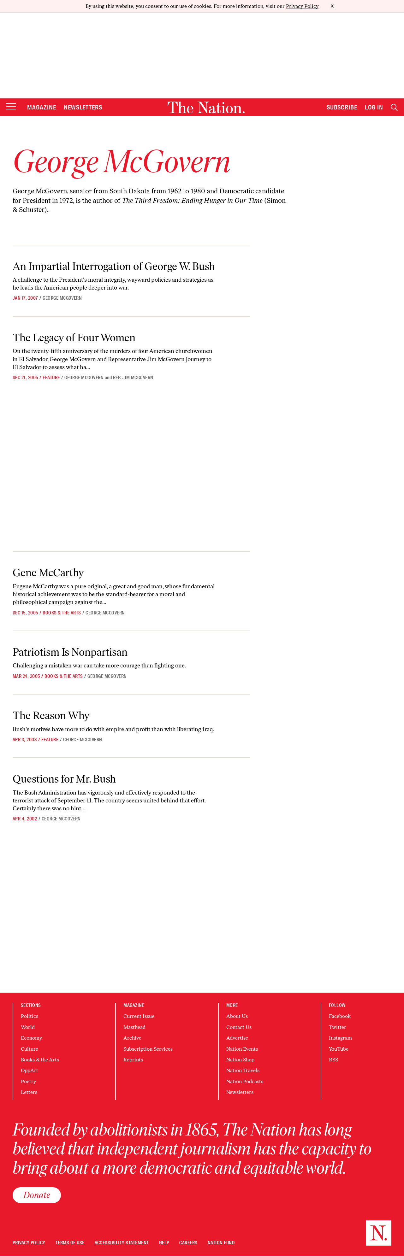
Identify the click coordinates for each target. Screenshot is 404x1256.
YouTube (338, 1049)
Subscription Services (148, 1049)
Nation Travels (242, 1070)
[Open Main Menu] (11, 107)
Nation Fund (221, 1243)
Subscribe (342, 107)
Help (164, 1243)
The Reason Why (51, 715)
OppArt (29, 1070)
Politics (29, 1016)
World (28, 1027)
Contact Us (239, 1027)
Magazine (41, 107)
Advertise (237, 1038)
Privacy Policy (302, 6)
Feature (51, 377)
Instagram (340, 1038)
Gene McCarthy (48, 572)
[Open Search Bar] (394, 107)
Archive (132, 1038)
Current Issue (138, 1016)
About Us (237, 1016)
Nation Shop (240, 1060)
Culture (29, 1049)
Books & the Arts (62, 613)
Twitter (337, 1027)
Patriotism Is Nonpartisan (70, 652)
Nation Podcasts (244, 1081)
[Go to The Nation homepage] (206, 107)
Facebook (340, 1016)
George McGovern (62, 298)
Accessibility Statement (122, 1243)
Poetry (28, 1081)
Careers (188, 1243)
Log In (374, 107)
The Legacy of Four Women (74, 337)
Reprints (133, 1060)
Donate (36, 1194)
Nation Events (242, 1049)
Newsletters (83, 107)
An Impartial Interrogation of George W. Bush (114, 266)
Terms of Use (70, 1243)
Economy (31, 1038)
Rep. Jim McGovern (133, 377)
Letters (29, 1092)
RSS (333, 1060)
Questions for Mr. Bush (64, 778)
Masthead (134, 1027)
